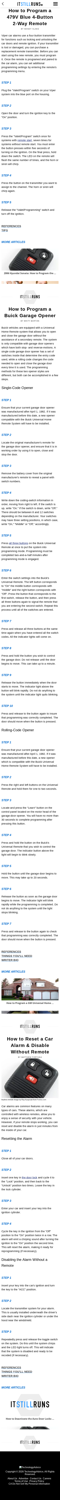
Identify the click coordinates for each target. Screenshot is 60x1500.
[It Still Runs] (30, 4)
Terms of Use (21, 1481)
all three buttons (18, 543)
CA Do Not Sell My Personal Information (29, 1484)
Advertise (23, 1478)
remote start (24, 140)
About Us (12, 1478)
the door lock (29, 1177)
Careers (47, 1478)
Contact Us (35, 1478)
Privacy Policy (36, 1481)
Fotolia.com (41, 1100)
